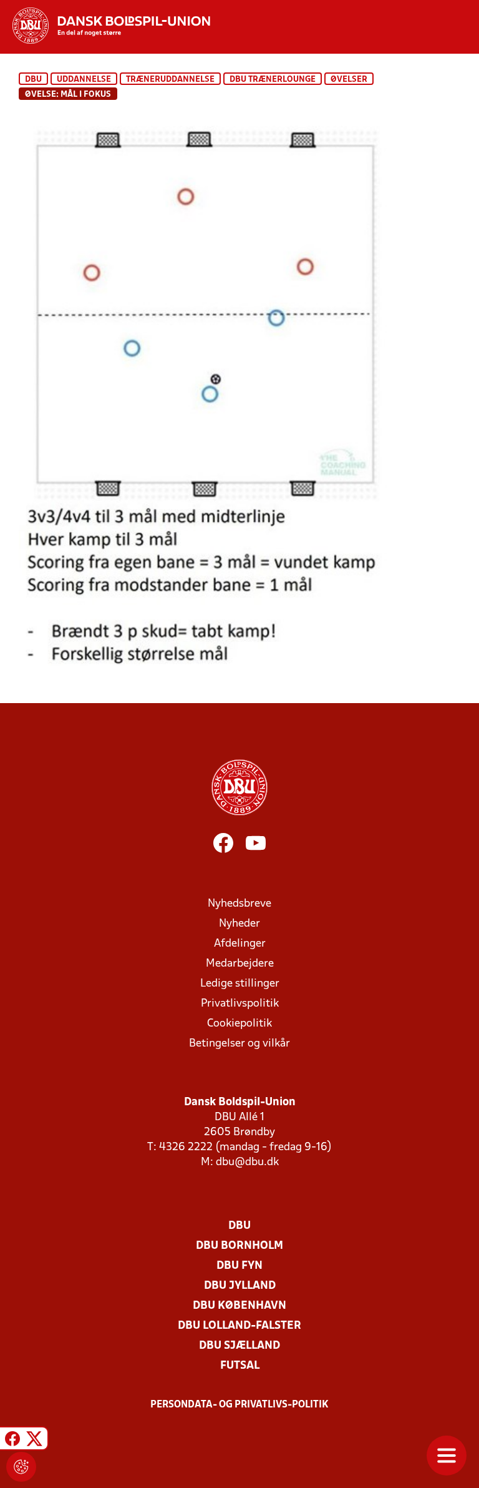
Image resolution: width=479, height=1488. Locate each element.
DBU (33, 80)
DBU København (239, 1306)
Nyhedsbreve (239, 904)
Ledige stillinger (239, 983)
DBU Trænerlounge (273, 80)
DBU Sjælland (239, 1346)
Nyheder (239, 924)
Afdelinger (240, 944)
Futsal (239, 1366)
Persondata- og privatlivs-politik (239, 1405)
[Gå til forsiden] (105, 25)
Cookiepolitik (239, 1023)
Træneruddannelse (170, 80)
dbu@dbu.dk (247, 1162)
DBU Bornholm (239, 1246)
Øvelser (349, 80)
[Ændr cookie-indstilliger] (21, 1467)
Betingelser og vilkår (239, 1043)
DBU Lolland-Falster (239, 1326)
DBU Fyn (239, 1266)
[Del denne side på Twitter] (34, 1440)
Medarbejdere (240, 963)
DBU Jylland (240, 1286)
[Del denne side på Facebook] (12, 1440)
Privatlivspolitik (240, 1003)
